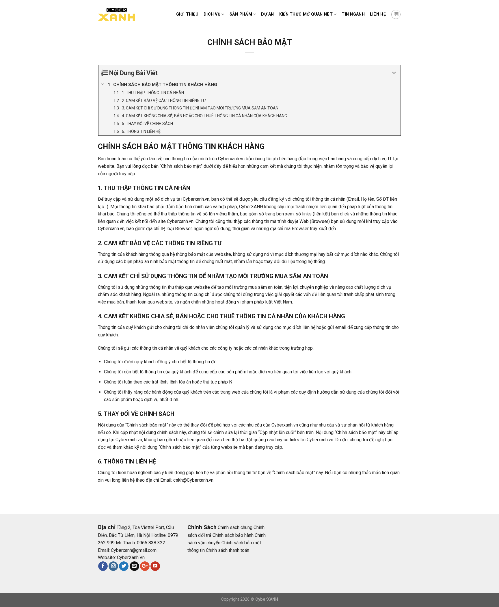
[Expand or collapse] (394, 73)
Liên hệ (378, 14)
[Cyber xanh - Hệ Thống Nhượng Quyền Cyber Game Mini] (127, 14)
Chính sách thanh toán (227, 550)
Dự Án (267, 14)
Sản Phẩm (241, 14)
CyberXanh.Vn (131, 557)
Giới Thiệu (187, 14)
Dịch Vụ (212, 14)
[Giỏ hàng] (396, 14)
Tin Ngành (353, 14)
